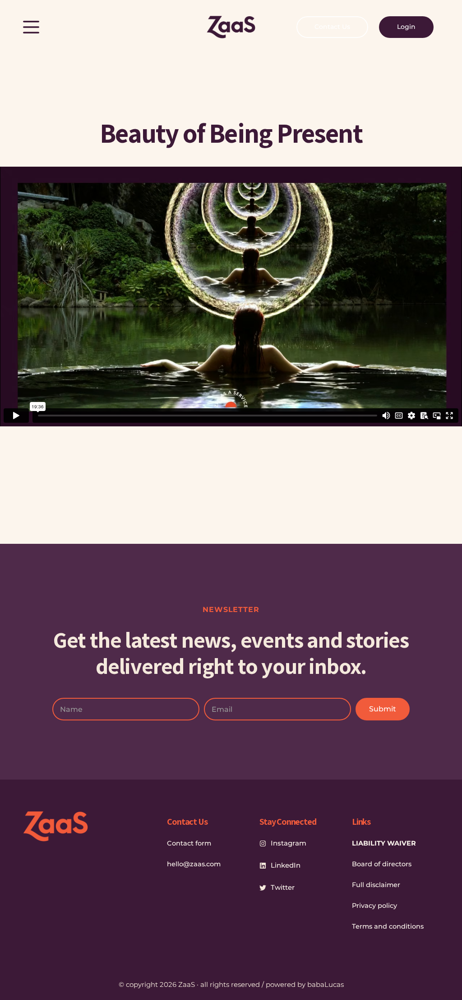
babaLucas (325, 984)
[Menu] (31, 27)
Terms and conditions (388, 926)
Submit (382, 709)
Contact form (189, 843)
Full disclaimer (376, 885)
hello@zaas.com (194, 864)
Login (406, 27)
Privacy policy (374, 906)
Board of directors (381, 864)
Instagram (288, 843)
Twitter (283, 887)
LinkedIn (285, 865)
